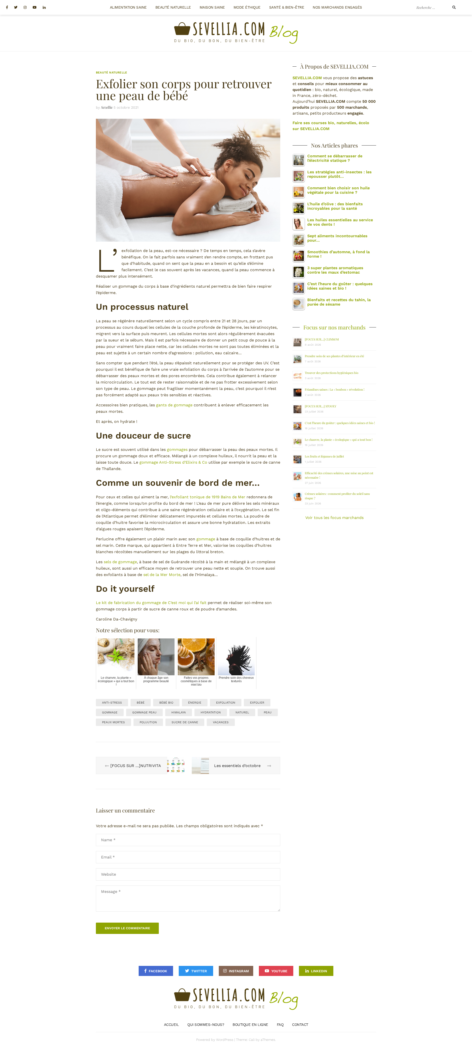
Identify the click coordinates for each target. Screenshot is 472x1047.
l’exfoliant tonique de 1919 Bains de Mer (207, 497)
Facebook (158, 971)
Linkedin (319, 971)
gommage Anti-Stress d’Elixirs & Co (173, 462)
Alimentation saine (128, 7)
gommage (205, 539)
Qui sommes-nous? (205, 1024)
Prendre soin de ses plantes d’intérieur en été (334, 356)
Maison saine (212, 7)
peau (268, 712)
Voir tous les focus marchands (334, 517)
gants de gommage (174, 405)
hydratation (211, 712)
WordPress (224, 1040)
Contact (300, 1024)
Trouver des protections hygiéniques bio (331, 373)
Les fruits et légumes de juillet (324, 456)
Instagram (239, 971)
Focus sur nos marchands (334, 327)
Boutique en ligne (250, 1024)
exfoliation (225, 702)
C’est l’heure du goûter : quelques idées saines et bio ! (340, 423)
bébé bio (166, 702)
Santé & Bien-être (286, 7)
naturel (242, 712)
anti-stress (112, 702)
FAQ (280, 1024)
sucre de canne (185, 722)
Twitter (199, 971)
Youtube (279, 971)
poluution (148, 722)
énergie (194, 702)
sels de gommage (120, 562)
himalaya (178, 712)
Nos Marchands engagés (337, 7)
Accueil (171, 1024)
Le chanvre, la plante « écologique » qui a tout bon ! (338, 440)
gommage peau (144, 712)
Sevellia (106, 107)
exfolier (257, 702)
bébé (141, 702)
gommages (177, 449)
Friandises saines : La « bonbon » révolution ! (334, 389)
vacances (221, 722)
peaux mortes (113, 722)
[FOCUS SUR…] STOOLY (320, 406)
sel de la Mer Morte (161, 574)
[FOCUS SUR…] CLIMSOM (322, 339)
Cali (252, 1040)
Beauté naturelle (173, 7)
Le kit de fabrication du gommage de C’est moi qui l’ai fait (151, 602)
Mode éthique (247, 7)
